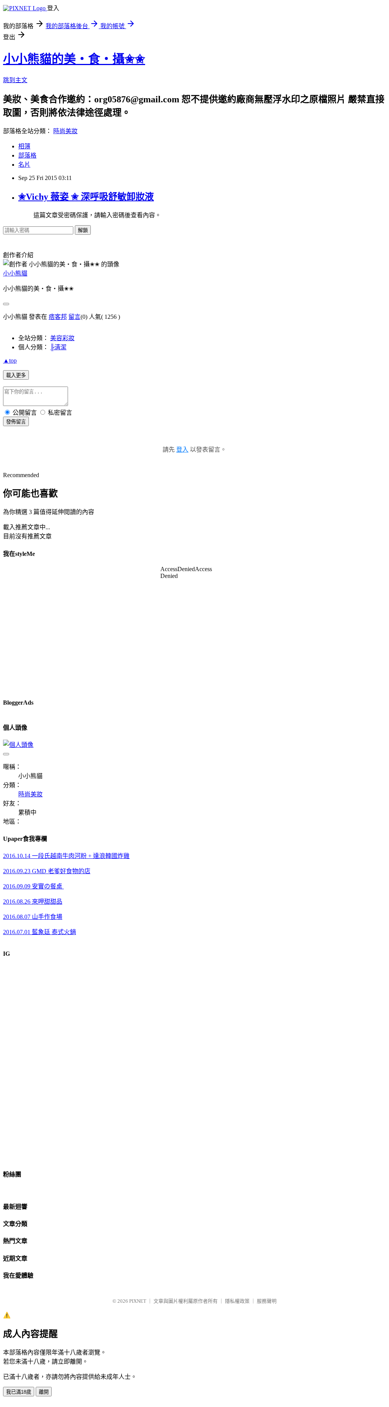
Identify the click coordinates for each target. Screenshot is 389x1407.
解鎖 (83, 230)
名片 (24, 164)
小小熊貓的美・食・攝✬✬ (74, 59)
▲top (10, 360)
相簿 (24, 146)
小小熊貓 (15, 273)
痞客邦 (58, 317)
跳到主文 (15, 80)
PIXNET (137, 1301)
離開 (44, 1392)
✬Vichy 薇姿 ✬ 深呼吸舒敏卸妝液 (86, 197)
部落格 (27, 155)
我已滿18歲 (18, 1392)
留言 (74, 317)
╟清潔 (58, 347)
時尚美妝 (65, 131)
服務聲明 (267, 1301)
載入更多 (16, 375)
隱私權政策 (237, 1301)
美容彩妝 (62, 338)
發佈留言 (16, 422)
